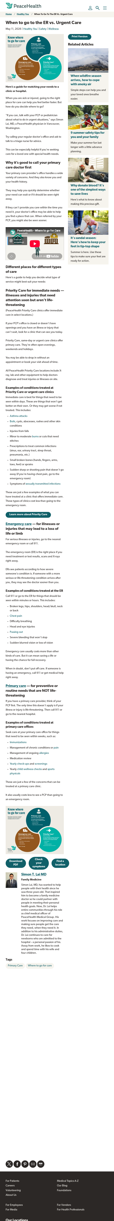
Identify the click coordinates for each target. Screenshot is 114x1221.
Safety (42, 29)
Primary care (16, 686)
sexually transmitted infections (43, 484)
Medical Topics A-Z (68, 1181)
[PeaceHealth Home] (23, 5)
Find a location (60, 863)
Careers (10, 1185)
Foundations (64, 1190)
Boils (12, 421)
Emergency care (19, 524)
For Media (11, 1209)
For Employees (14, 1205)
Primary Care (15, 965)
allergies (44, 753)
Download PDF (15, 863)
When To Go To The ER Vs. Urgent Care (53, 14)
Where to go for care (40, 965)
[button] (97, 8)
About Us (11, 1195)
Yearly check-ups (19, 764)
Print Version (80, 36)
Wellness (53, 29)
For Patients (12, 1181)
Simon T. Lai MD (33, 874)
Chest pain (16, 616)
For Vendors (64, 1205)
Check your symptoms (38, 863)
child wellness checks (29, 769)
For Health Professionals (70, 1209)
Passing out (16, 632)
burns (35, 436)
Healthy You (23, 14)
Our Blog (62, 1185)
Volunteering (13, 1190)
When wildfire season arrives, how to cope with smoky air (86, 80)
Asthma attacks (18, 416)
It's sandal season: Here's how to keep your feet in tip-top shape (88, 242)
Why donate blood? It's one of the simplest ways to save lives (88, 190)
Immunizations (18, 742)
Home (9, 14)
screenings (41, 764)
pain (56, 748)
